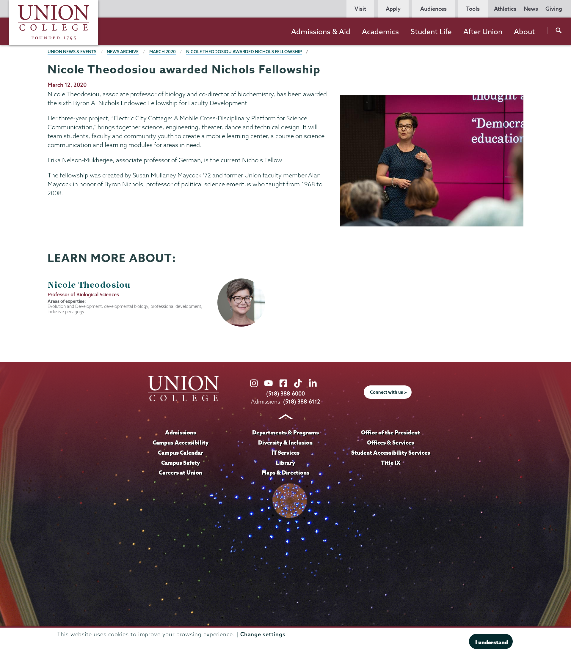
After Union (482, 31)
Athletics (505, 8)
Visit (360, 8)
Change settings (263, 634)
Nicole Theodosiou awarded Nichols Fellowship (244, 51)
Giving (553, 8)
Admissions (180, 432)
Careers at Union (180, 472)
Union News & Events (72, 51)
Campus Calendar (180, 452)
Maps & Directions (285, 472)
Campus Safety (180, 462)
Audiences (433, 8)
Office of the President (390, 432)
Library (285, 462)
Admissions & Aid (320, 31)
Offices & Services (390, 442)
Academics (380, 31)
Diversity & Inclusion (285, 442)
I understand (491, 642)
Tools (473, 8)
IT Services (285, 452)
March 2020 (162, 51)
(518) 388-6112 (301, 401)
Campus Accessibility (180, 442)
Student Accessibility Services (390, 452)
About (524, 31)
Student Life (431, 31)
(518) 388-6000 (285, 393)
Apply (393, 8)
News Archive (123, 51)
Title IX (390, 462)
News (531, 8)
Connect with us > (388, 392)
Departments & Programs (285, 432)
